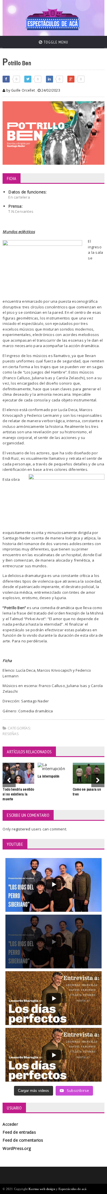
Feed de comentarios (23, 1140)
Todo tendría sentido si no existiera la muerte (18, 794)
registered (21, 829)
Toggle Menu (55, 42)
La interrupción (48, 776)
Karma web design (42, 1189)
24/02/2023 (50, 90)
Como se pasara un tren (87, 791)
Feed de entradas (19, 1132)
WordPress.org (17, 1148)
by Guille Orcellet (20, 90)
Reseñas (11, 733)
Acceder (10, 1124)
